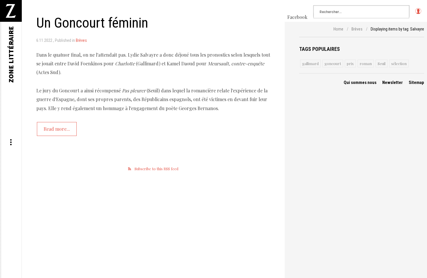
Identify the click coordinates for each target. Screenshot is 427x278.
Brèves (81, 40)
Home (338, 29)
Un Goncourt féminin (92, 23)
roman (366, 63)
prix (350, 63)
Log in (418, 13)
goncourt (332, 63)
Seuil (381, 63)
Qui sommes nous (360, 82)
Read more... (57, 129)
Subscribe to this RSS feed (156, 168)
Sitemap (416, 82)
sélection (399, 63)
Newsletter (392, 82)
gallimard (310, 63)
